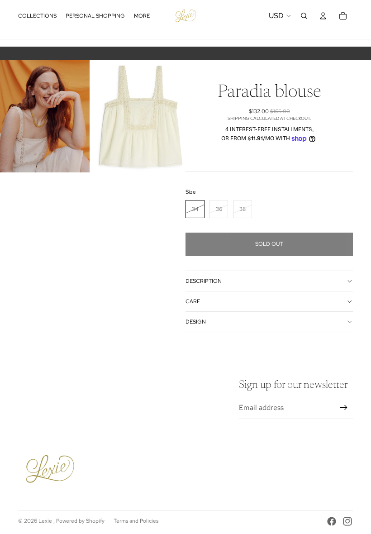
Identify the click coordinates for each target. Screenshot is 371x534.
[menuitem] (141, 16)
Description (204, 281)
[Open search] (304, 16)
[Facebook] (331, 521)
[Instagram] (347, 521)
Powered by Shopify (80, 520)
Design (196, 321)
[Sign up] (344, 408)
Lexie (45, 520)
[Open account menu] (323, 16)
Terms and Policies (136, 520)
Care (193, 301)
